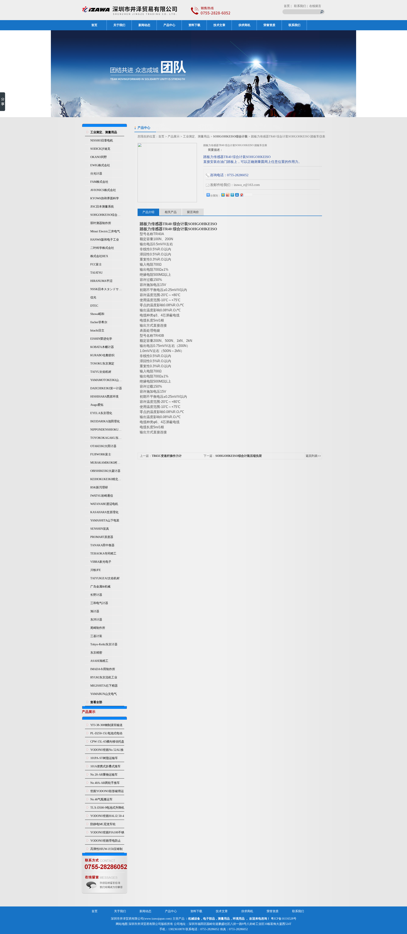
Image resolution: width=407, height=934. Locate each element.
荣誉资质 (269, 25)
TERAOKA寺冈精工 (103, 553)
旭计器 (94, 611)
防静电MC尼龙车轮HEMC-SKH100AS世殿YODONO (105, 825)
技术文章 (219, 25)
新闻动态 (144, 25)
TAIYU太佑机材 (100, 371)
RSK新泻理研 (99, 487)
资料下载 (194, 25)
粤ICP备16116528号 (283, 918)
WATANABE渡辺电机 (104, 504)
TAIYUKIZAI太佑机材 (105, 578)
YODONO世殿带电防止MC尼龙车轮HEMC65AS (106, 842)
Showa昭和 (97, 314)
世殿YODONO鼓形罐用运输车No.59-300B (107, 792)
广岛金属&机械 (100, 586)
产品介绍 (148, 212)
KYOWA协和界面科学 (104, 198)
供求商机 (244, 25)
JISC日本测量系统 (102, 206)
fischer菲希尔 (98, 322)
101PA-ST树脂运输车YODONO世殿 (104, 759)
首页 (287, 6)
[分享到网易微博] (241, 194)
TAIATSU (96, 272)
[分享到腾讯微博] (232, 194)
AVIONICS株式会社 (103, 190)
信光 (93, 297)
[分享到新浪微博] (227, 194)
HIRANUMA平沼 (101, 281)
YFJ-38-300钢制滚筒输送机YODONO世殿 (106, 726)
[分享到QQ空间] (222, 194)
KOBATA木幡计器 (102, 347)
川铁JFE (95, 570)
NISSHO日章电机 (101, 140)
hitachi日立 (97, 330)
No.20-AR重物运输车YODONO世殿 (104, 776)
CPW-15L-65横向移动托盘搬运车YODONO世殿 (107, 743)
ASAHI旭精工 (99, 660)
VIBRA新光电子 (100, 561)
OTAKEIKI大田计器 (103, 446)
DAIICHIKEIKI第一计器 (106, 388)
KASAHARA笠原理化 (104, 512)
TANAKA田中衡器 (102, 545)
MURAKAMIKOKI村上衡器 (106, 462)
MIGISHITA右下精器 (104, 685)
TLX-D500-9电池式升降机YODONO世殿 (107, 809)
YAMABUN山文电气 (103, 694)
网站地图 (122, 924)
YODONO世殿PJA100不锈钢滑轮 (107, 833)
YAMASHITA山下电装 (104, 520)
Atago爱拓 (96, 404)
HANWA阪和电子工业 (104, 239)
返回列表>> (313, 455)
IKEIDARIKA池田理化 (105, 421)
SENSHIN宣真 (99, 528)
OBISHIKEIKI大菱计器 (105, 471)
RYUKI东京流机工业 (103, 677)
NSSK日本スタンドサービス (106, 289)
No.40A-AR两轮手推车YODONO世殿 (105, 784)
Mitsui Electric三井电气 (105, 231)
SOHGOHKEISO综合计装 (106, 214)
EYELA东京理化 (101, 413)
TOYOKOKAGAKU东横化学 (106, 437)
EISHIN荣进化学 (101, 338)
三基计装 (96, 636)
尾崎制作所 (97, 627)
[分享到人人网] (236, 194)
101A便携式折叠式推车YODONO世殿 (105, 767)
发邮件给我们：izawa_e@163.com (235, 185)
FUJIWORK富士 (100, 454)
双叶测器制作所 (100, 223)
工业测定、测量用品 (196, 136)
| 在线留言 (314, 6)
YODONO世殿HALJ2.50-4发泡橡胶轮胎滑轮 (107, 817)
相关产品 (171, 212)
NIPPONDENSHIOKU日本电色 (106, 429)
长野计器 (96, 594)
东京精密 (96, 652)
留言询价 (193, 212)
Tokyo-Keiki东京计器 (103, 644)
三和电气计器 (99, 603)
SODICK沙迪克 (100, 148)
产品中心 (169, 25)
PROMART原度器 (101, 537)
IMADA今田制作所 (102, 669)
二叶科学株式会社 (102, 247)
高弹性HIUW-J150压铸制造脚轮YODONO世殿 (106, 850)
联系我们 (294, 25)
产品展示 (174, 136)
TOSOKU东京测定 (102, 363)
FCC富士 (96, 264)
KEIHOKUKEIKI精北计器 (106, 479)
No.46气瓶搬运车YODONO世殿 (101, 800)
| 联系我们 (298, 6)
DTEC (94, 305)
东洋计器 (96, 619)
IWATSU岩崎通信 (101, 495)
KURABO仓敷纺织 (102, 355)
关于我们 (119, 25)
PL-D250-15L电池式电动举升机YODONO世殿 (106, 734)
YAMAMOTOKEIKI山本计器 (106, 380)
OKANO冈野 (98, 157)
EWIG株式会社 (100, 165)
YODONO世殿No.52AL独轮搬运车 (106, 751)
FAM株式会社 (99, 181)
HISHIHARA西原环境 (104, 396)
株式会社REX (99, 256)
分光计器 (96, 173)
